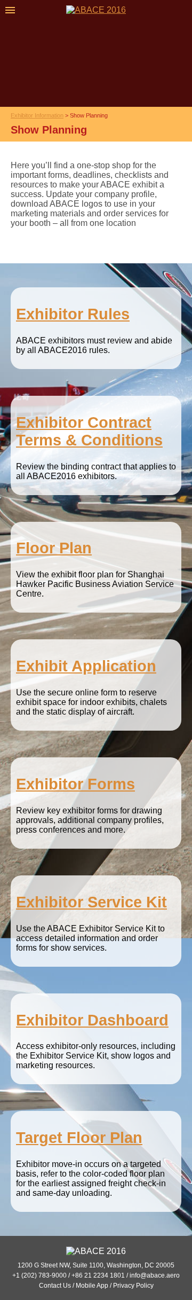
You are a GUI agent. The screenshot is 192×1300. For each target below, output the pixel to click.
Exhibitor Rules (73, 314)
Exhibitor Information (37, 115)
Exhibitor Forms (75, 784)
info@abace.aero (155, 1275)
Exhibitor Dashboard (92, 1020)
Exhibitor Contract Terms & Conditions (89, 431)
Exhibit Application (86, 666)
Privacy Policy (133, 1285)
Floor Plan (54, 548)
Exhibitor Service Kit (91, 902)
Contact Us (55, 1285)
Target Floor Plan (79, 1137)
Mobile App (92, 1285)
